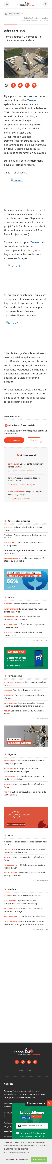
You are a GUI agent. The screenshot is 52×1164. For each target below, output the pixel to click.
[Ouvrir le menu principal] (6, 4)
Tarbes (22, 471)
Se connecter (14, 440)
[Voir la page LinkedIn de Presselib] (29, 1062)
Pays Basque (16, 498)
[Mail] (34, 85)
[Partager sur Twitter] (20, 85)
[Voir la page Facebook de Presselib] (17, 1062)
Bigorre (25, 14)
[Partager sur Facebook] (13, 85)
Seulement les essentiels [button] (17, 1159)
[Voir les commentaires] (6, 85)
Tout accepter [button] (39, 1159)
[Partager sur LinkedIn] (27, 85)
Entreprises (31, 484)
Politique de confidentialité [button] (16, 1152)
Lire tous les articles (40, 640)
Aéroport (30, 471)
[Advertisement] (26, 962)
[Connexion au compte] (45, 4)
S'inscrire (34, 440)
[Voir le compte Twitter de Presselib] (23, 1062)
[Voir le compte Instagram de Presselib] (35, 1062)
